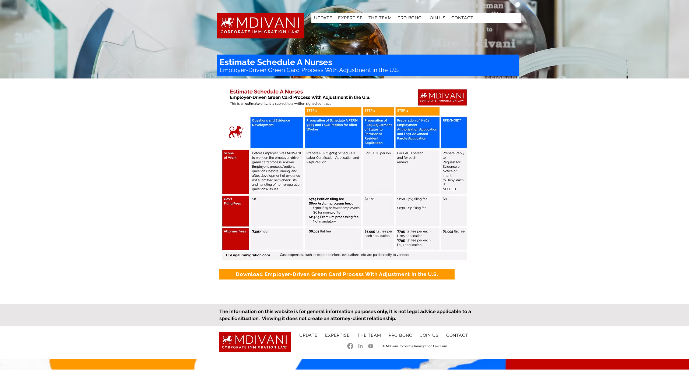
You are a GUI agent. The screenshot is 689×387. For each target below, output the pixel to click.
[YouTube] (371, 346)
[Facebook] (350, 346)
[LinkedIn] (360, 346)
